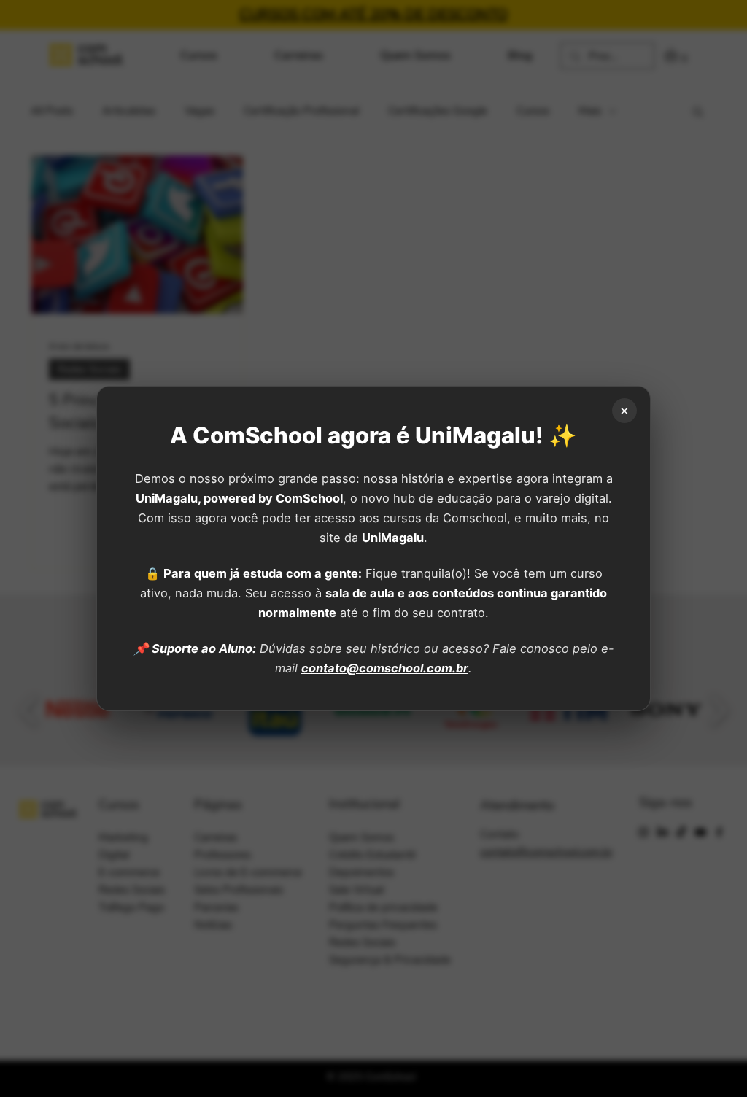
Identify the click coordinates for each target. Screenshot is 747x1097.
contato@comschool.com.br (384, 668)
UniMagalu (393, 537)
